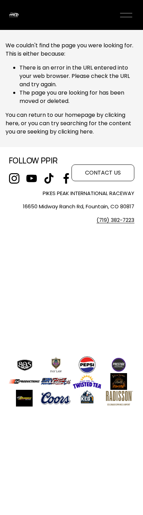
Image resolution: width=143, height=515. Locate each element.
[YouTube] (31, 178)
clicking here (75, 132)
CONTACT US (103, 173)
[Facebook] (66, 178)
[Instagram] (14, 178)
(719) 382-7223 (115, 220)
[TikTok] (48, 178)
